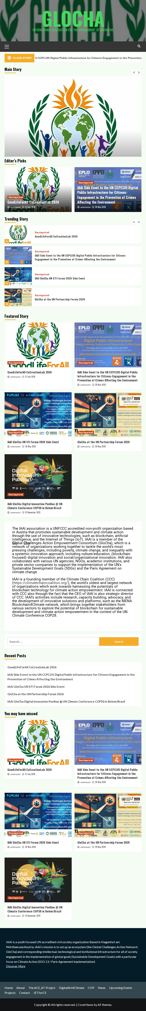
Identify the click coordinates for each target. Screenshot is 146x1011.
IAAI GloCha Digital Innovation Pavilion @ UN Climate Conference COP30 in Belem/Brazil (79, 299)
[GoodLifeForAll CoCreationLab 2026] (73, 144)
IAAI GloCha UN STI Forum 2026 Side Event (60, 257)
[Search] (139, 46)
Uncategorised (16, 197)
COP (91, 987)
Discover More (15, 966)
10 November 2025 (32, 512)
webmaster (15, 207)
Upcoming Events (120, 987)
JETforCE (39, 992)
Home (9, 987)
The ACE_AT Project (41, 987)
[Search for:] (53, 641)
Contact (24, 992)
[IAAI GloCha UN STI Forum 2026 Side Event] (18, 255)
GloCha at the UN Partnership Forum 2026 (60, 278)
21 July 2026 (30, 207)
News (102, 987)
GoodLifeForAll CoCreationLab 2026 (33, 202)
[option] (73, 144)
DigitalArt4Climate (71, 987)
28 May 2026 (100, 207)
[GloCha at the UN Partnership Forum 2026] (18, 276)
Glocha (73, 18)
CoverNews (85, 1004)
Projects (10, 992)
